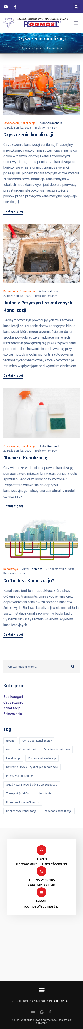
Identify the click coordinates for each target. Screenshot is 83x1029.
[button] (76, 6)
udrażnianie (44, 793)
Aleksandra (54, 123)
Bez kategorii (13, 696)
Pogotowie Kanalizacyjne (41, 1001)
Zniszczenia (27, 291)
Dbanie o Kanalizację (25, 458)
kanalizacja (13, 758)
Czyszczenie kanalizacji (28, 134)
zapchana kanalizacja (58, 811)
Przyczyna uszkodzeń (19, 776)
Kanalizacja (28, 123)
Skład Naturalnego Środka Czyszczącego (31, 785)
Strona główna (31, 48)
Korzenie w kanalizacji (42, 758)
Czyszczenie (11, 123)
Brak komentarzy (46, 127)
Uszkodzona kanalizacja (21, 811)
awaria (10, 741)
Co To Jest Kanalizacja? (28, 580)
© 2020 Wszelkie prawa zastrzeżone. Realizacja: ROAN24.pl (41, 1021)
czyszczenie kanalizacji (21, 750)
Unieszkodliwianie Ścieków (22, 802)
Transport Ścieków (17, 793)
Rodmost (53, 291)
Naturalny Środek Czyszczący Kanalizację (32, 767)
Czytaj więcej (13, 212)
